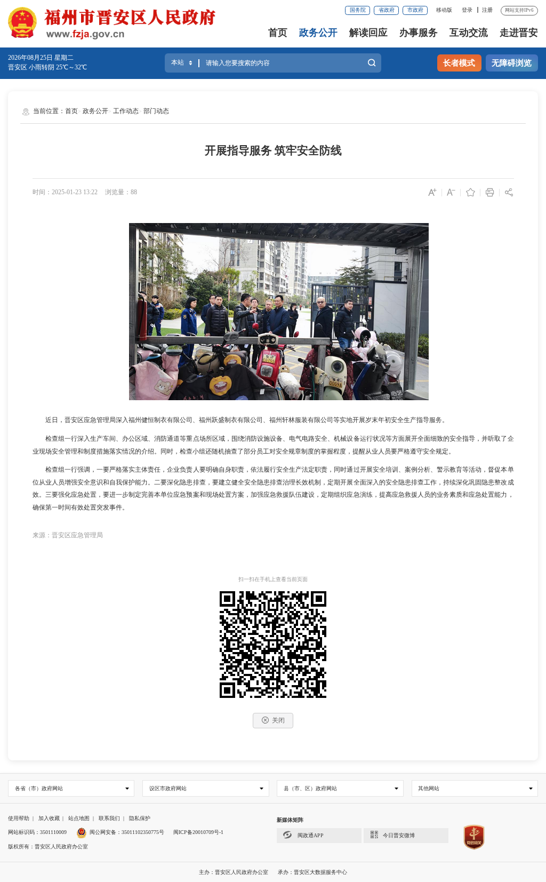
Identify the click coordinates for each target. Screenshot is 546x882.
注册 (487, 10)
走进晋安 (519, 32)
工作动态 (126, 111)
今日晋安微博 (399, 835)
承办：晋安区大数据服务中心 (312, 872)
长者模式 (459, 63)
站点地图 (79, 818)
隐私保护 (139, 818)
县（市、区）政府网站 (310, 788)
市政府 (415, 10)
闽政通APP (310, 835)
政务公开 (318, 32)
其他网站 (428, 788)
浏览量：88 (121, 192)
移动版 (444, 10)
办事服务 (418, 32)
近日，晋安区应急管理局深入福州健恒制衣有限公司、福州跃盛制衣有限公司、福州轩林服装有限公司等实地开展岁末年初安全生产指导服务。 (240, 420)
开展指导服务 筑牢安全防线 (273, 150)
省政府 (387, 10)
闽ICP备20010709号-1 (198, 832)
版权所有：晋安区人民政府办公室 (48, 846)
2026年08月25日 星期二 (41, 57)
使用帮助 (18, 818)
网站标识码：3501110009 (37, 832)
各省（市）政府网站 (39, 788)
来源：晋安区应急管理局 (68, 535)
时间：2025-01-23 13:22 (65, 192)
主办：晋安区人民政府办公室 (233, 872)
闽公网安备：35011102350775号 (127, 832)
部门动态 (156, 111)
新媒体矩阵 (290, 820)
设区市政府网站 (168, 788)
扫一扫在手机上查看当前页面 (273, 579)
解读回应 (368, 32)
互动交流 (468, 32)
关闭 (278, 720)
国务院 (358, 10)
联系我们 (109, 818)
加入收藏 (49, 818)
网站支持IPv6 (519, 10)
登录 (467, 10)
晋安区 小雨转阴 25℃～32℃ (47, 67)
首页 (277, 32)
